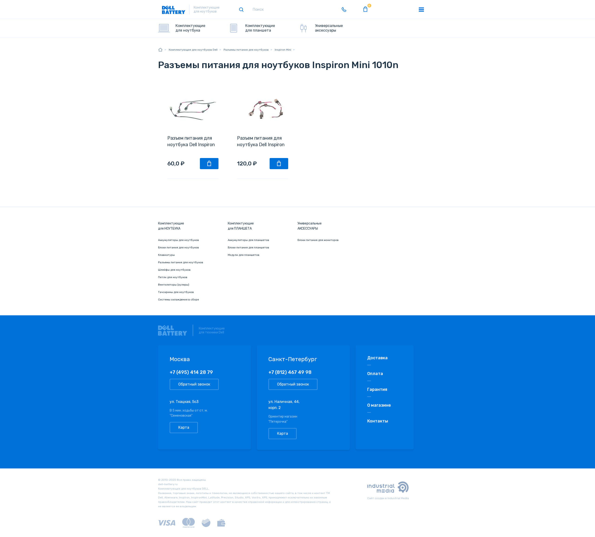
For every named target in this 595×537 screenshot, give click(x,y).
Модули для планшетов (243, 255)
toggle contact (344, 9)
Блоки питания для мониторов (318, 240)
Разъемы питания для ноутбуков (180, 262)
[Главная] (160, 49)
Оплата (375, 373)
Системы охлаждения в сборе (178, 299)
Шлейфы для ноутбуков (174, 269)
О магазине (379, 405)
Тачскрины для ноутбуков (176, 292)
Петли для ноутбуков (172, 277)
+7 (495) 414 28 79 (191, 372)
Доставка (377, 357)
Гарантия (377, 389)
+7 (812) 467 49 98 (289, 372)
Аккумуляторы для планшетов (248, 240)
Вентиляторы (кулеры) (173, 284)
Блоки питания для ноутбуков (178, 247)
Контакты (377, 421)
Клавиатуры (166, 255)
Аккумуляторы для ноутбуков (178, 240)
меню (421, 9)
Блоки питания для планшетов (248, 247)
